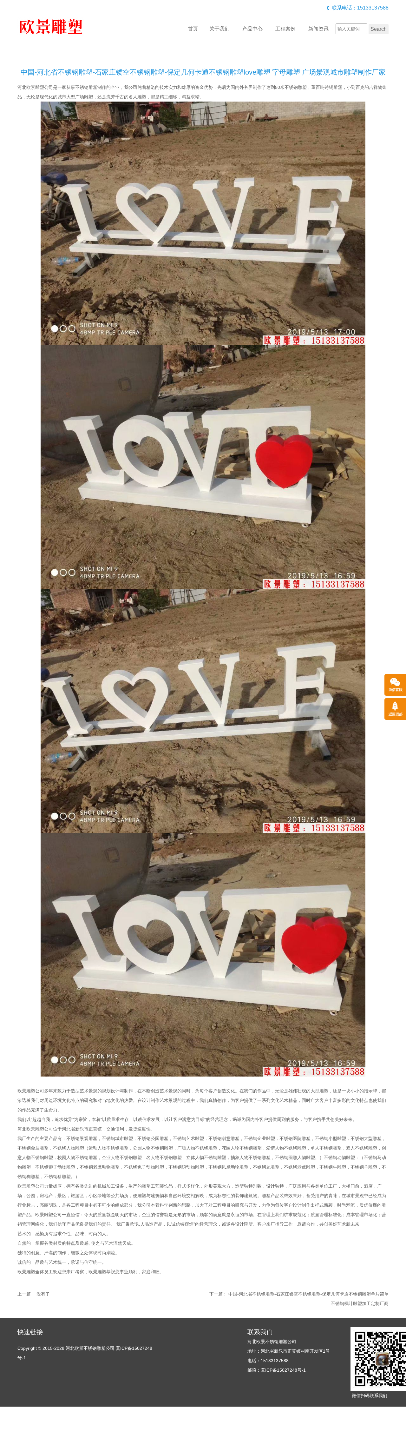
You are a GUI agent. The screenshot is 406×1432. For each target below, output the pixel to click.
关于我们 (219, 28)
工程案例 (285, 28)
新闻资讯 (318, 28)
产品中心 (252, 28)
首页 (193, 28)
